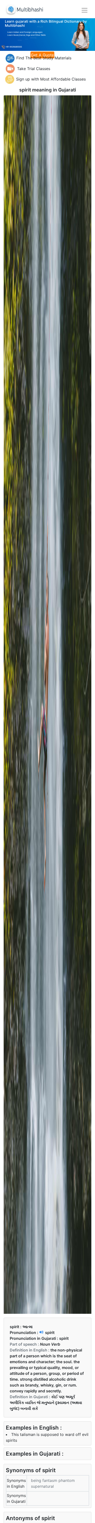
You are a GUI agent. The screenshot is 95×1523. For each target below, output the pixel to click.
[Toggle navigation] (84, 10)
